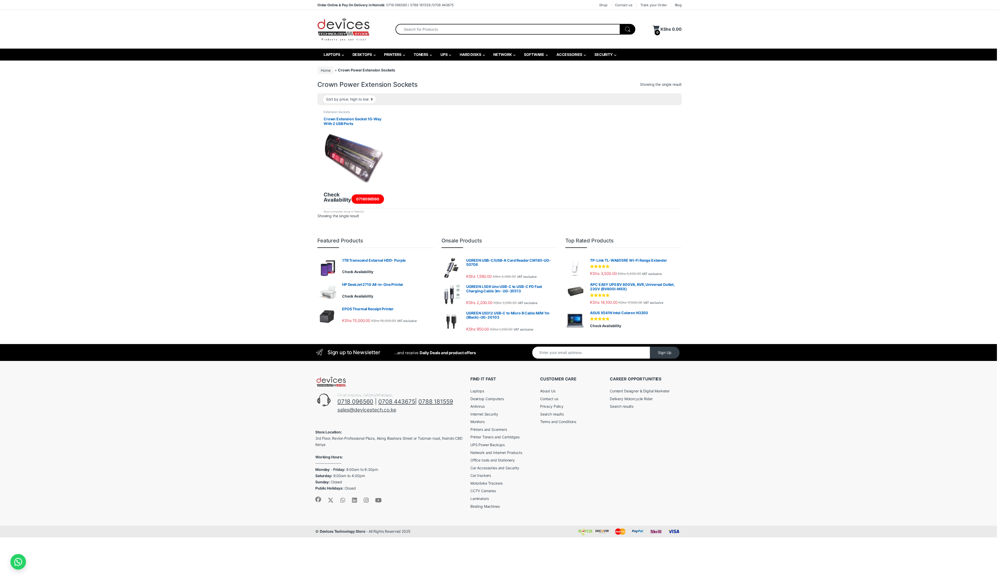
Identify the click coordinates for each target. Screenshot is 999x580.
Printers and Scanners (488, 429)
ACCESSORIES (569, 54)
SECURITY (603, 54)
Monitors (477, 421)
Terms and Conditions (558, 421)
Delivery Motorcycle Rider (631, 399)
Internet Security (484, 414)
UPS (443, 54)
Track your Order (653, 5)
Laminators (479, 498)
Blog (678, 5)
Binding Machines (485, 506)
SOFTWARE (533, 54)
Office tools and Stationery (492, 460)
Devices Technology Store (342, 531)
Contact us (623, 5)
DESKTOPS (362, 54)
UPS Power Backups (487, 445)
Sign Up (664, 352)
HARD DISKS (470, 54)
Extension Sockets (337, 112)
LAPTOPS (331, 54)
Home (325, 70)
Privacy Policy (551, 406)
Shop (603, 5)
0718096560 (367, 199)
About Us (547, 391)
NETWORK (502, 54)
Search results (552, 414)
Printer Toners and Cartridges (495, 437)
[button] (18, 562)
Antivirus (477, 406)
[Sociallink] (318, 499)
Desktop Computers (487, 399)
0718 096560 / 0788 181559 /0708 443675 (385, 5)
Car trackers (480, 475)
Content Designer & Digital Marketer (640, 391)
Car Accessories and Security (494, 468)
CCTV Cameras (483, 491)
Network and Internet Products (496, 452)
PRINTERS (392, 54)
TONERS (420, 54)
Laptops (477, 391)
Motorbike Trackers (486, 483)
